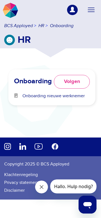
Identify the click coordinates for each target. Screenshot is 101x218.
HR (41, 26)
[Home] (10, 10)
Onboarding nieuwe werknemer (53, 96)
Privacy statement (21, 182)
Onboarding (62, 26)
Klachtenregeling (21, 174)
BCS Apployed (18, 26)
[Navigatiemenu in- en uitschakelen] (91, 10)
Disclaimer (14, 190)
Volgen (72, 82)
